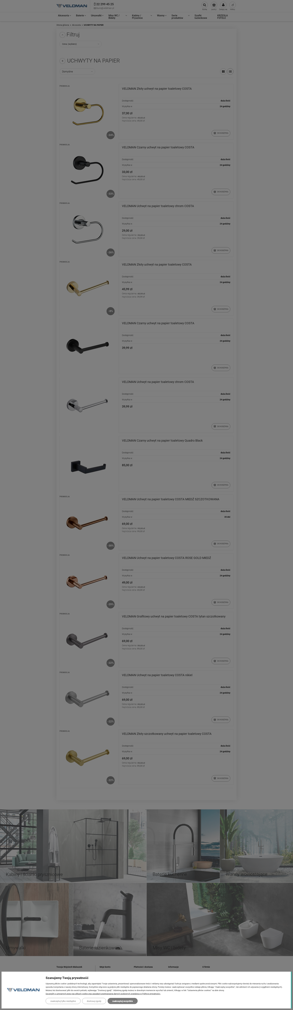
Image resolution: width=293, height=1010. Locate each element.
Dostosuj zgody (94, 1001)
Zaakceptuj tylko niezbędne (63, 1001)
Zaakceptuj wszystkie (122, 1001)
